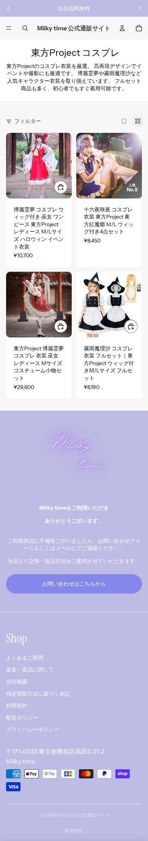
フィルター (27, 121)
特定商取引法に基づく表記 (38, 693)
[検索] (25, 28)
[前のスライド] (8, 8)
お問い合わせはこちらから (74, 583)
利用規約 (16, 705)
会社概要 (16, 681)
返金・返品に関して (30, 669)
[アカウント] (122, 28)
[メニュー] (8, 28)
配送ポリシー (22, 717)
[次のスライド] (139, 8)
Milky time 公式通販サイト (82, 815)
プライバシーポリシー (32, 729)
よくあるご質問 (24, 657)
